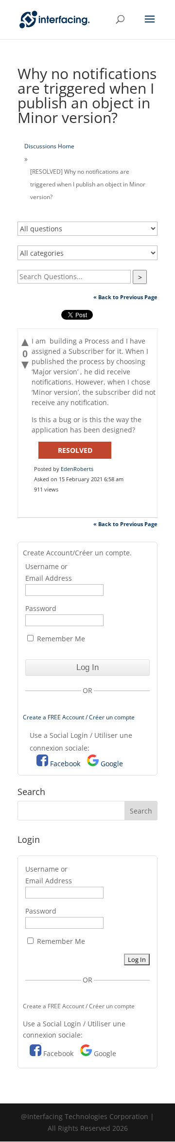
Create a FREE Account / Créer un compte (79, 717)
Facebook (65, 763)
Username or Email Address (48, 572)
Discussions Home (49, 146)
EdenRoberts (77, 468)
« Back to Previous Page (125, 297)
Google (112, 763)
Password (40, 608)
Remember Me (60, 638)
